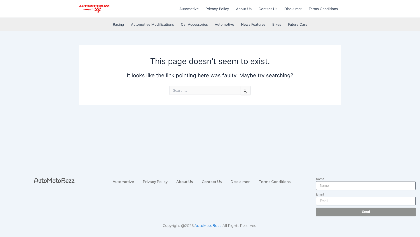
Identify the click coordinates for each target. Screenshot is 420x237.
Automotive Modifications (152, 24)
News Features (253, 24)
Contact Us (268, 9)
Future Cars (297, 24)
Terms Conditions (323, 9)
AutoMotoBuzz (54, 181)
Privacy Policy (217, 9)
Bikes (276, 24)
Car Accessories (194, 24)
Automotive (189, 9)
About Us (244, 9)
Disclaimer (293, 9)
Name (320, 179)
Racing (118, 24)
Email (320, 194)
